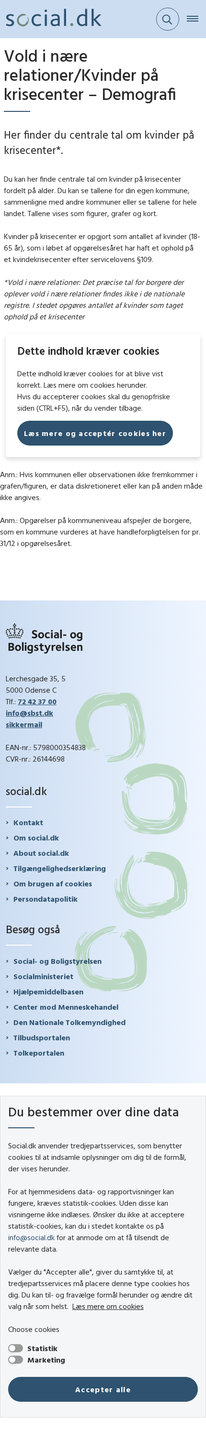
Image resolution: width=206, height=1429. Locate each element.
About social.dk (41, 853)
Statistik (42, 1348)
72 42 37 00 (37, 701)
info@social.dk (31, 1237)
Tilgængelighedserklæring (59, 868)
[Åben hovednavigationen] (196, 19)
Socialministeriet (43, 976)
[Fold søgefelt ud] (167, 19)
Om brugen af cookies (52, 883)
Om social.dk (36, 837)
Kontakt (28, 822)
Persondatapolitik (45, 899)
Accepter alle (103, 1389)
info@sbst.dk (29, 713)
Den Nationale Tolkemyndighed (69, 1022)
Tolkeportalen (38, 1053)
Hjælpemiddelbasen (48, 991)
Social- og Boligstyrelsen (57, 961)
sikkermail (24, 724)
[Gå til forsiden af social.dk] (51, 19)
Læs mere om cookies (108, 1306)
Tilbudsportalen (41, 1037)
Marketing (46, 1359)
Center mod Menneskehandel (65, 1007)
